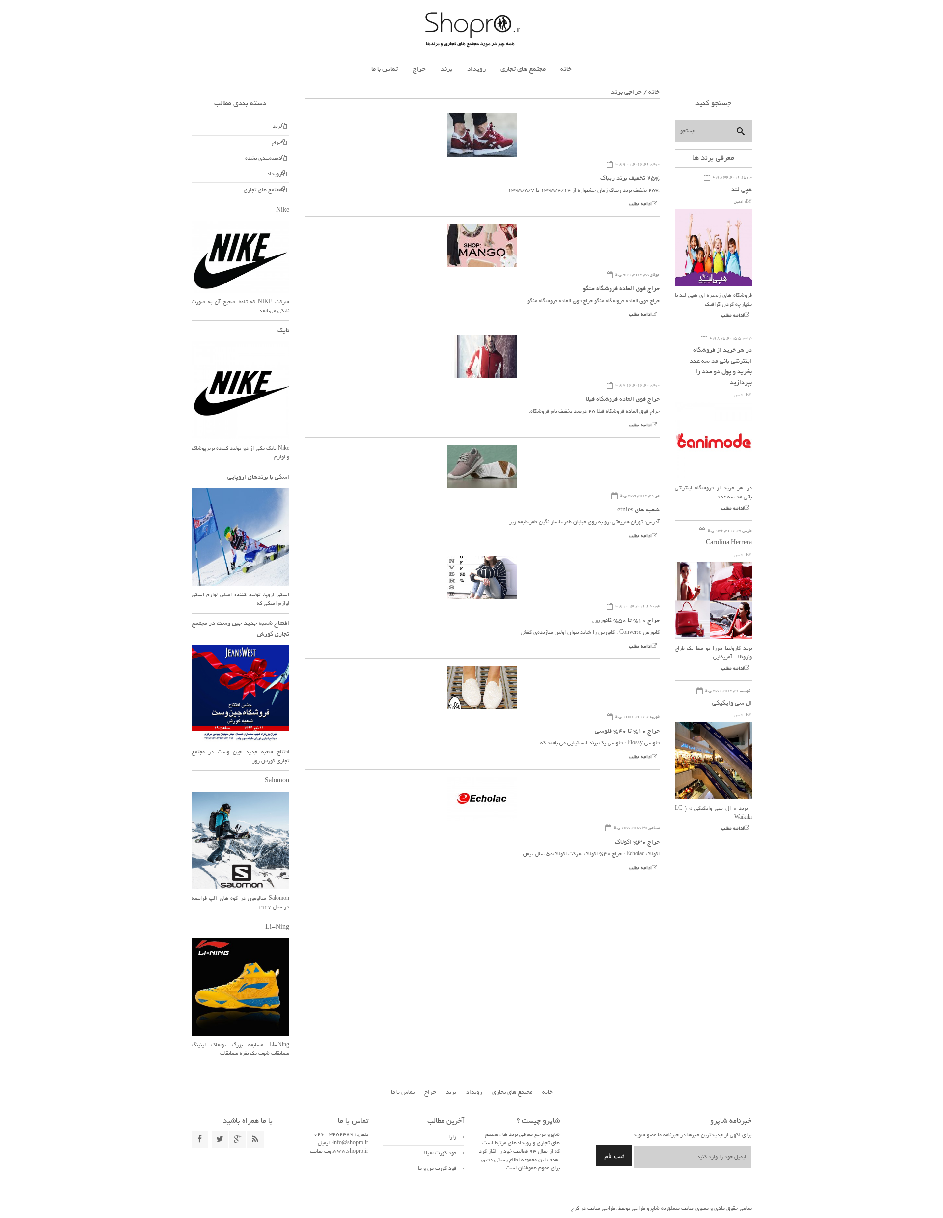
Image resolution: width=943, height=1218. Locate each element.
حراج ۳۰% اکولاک (637, 842)
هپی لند (741, 190)
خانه (566, 69)
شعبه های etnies (638, 510)
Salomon (277, 781)
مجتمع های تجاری (523, 69)
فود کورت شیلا (440, 1153)
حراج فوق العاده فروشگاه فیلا (623, 400)
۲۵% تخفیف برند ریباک (630, 178)
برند (446, 69)
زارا (452, 1137)
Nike (282, 210)
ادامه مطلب (640, 204)
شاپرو (652, 1209)
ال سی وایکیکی (732, 703)
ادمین (739, 202)
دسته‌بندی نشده (263, 159)
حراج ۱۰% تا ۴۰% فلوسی (627, 731)
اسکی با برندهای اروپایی (258, 477)
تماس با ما (384, 69)
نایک (283, 331)
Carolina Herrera (729, 543)
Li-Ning (277, 927)
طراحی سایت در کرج (593, 1209)
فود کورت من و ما (437, 1169)
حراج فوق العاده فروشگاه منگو (621, 289)
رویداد (476, 69)
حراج (419, 69)
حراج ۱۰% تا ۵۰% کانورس (626, 621)
